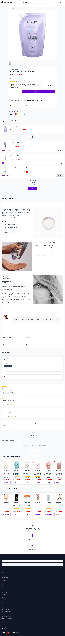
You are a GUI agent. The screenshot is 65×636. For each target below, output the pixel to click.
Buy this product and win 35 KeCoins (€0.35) (22, 105)
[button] (10, 63)
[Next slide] (55, 35)
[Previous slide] (10, 35)
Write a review (7, 366)
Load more (32, 435)
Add (7, 482)
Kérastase (8, 8)
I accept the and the (15, 567)
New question (32, 451)
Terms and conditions (7, 575)
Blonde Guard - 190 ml (14, 155)
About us (4, 587)
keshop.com (3, 8)
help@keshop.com (6, 611)
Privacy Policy (5, 580)
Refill (12, 8)
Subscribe (32, 564)
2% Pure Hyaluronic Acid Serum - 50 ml (18, 168)
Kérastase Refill (14, 69)
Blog (3, 585)
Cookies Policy (5, 577)
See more (38, 482)
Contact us (4, 582)
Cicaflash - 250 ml (14, 142)
